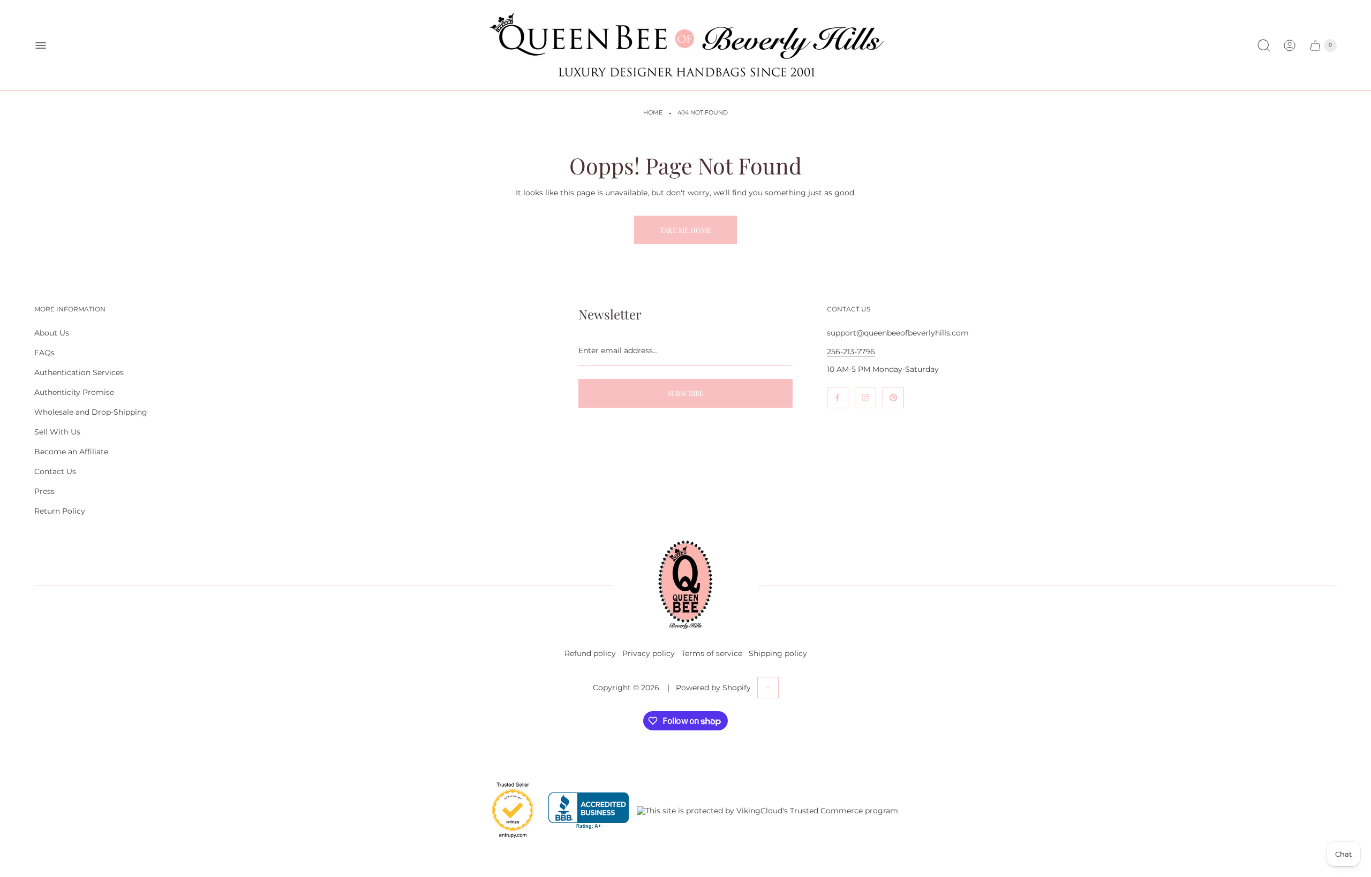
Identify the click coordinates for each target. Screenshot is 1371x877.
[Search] (1264, 45)
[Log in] (1289, 45)
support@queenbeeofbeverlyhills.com (898, 333)
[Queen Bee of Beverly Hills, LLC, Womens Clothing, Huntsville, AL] (588, 810)
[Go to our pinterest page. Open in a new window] (893, 397)
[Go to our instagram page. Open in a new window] (865, 397)
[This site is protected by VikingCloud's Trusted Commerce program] (767, 810)
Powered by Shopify (713, 687)
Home (652, 112)
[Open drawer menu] (40, 45)
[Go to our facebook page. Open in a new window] (837, 397)
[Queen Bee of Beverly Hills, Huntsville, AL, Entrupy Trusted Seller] (506, 840)
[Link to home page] (685, 584)
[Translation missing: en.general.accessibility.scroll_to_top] (768, 687)
